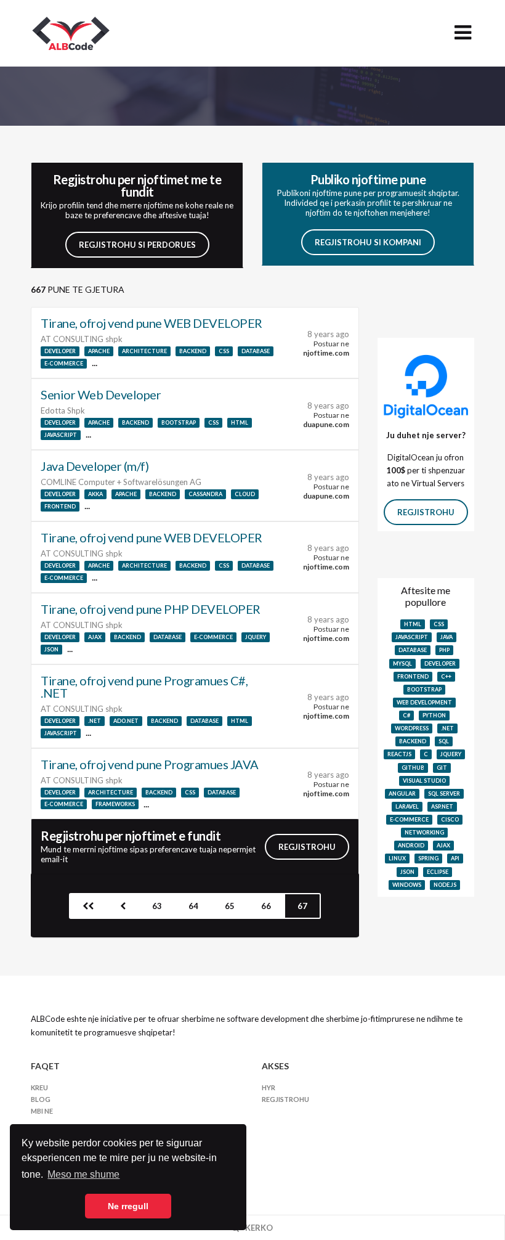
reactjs (399, 754)
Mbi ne (42, 1111)
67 (302, 906)
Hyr (268, 1087)
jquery (255, 637)
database (255, 351)
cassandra (205, 494)
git (442, 767)
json (51, 649)
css (224, 351)
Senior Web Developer (101, 394)
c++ (446, 676)
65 (230, 906)
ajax (95, 637)
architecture (144, 351)
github (413, 767)
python (434, 715)
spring (428, 858)
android (411, 845)
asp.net (442, 806)
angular (402, 793)
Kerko (258, 1228)
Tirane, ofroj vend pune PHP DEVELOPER (151, 609)
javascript (60, 434)
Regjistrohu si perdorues (137, 245)
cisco (450, 819)
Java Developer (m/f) (94, 466)
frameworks (115, 804)
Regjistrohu (307, 847)
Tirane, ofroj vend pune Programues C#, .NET (144, 686)
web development (424, 702)
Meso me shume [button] (83, 1174)
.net (94, 720)
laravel (407, 806)
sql (443, 741)
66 (266, 906)
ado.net (126, 720)
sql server (444, 793)
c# (406, 715)
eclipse (437, 871)
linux (397, 858)
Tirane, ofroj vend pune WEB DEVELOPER (151, 323)
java (446, 637)
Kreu (39, 1087)
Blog (40, 1099)
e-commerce (63, 363)
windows (406, 884)
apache (99, 351)
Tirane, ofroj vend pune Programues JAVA (150, 764)
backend (192, 351)
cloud (245, 494)
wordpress (412, 728)
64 (193, 906)
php (444, 650)
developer (60, 351)
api (455, 858)
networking (424, 832)
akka (95, 494)
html (239, 422)
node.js (445, 884)
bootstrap (178, 422)
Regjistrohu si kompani (368, 242)
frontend (60, 506)
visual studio (424, 780)
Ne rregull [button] (128, 1206)
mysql (402, 663)
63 (157, 906)
